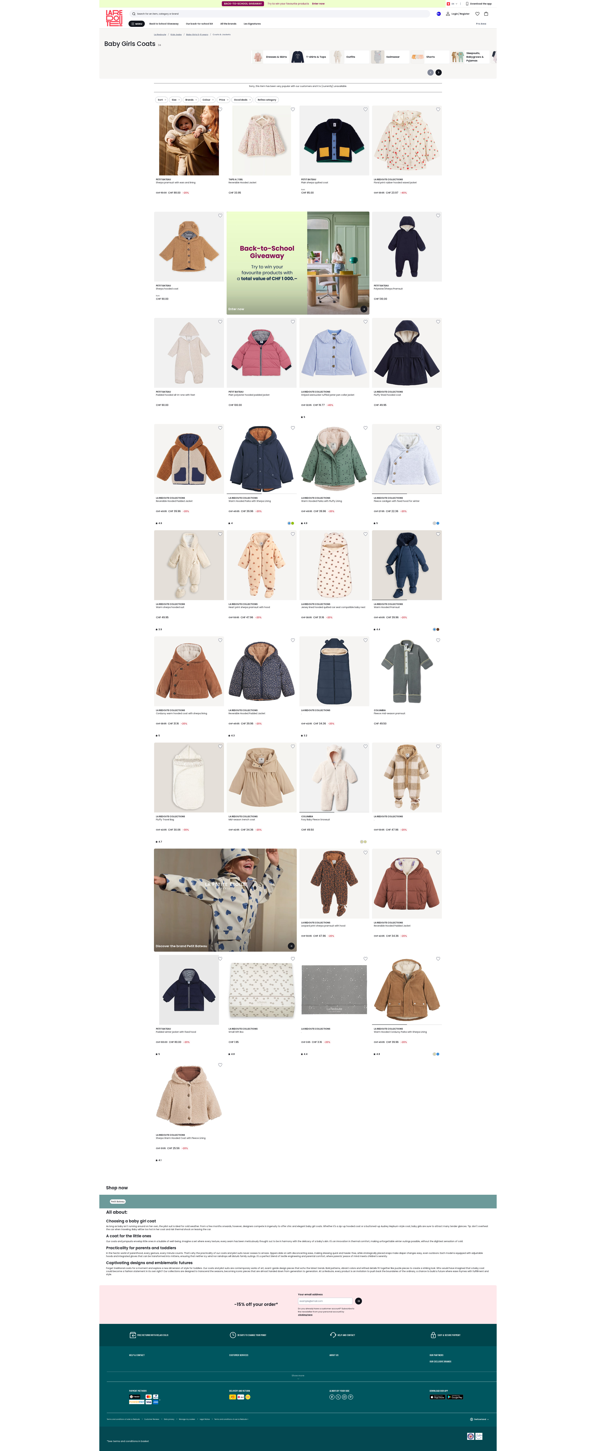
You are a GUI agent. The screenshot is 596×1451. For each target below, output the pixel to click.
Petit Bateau (117, 1201)
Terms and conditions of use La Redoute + (231, 1419)
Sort (160, 99)
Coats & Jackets (221, 34)
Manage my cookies (187, 1419)
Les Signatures (252, 23)
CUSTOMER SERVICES (238, 1355)
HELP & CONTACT (137, 1355)
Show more (298, 1375)
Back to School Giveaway (164, 23)
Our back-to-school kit (199, 23)
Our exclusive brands (440, 1361)
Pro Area (481, 23)
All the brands (228, 23)
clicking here (305, 1314)
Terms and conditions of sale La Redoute (123, 1419)
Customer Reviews (151, 1419)
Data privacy (169, 1419)
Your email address (310, 1294)
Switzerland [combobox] (480, 1419)
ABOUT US (334, 1355)
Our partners (436, 1355)
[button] (486, 14)
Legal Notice (205, 1419)
